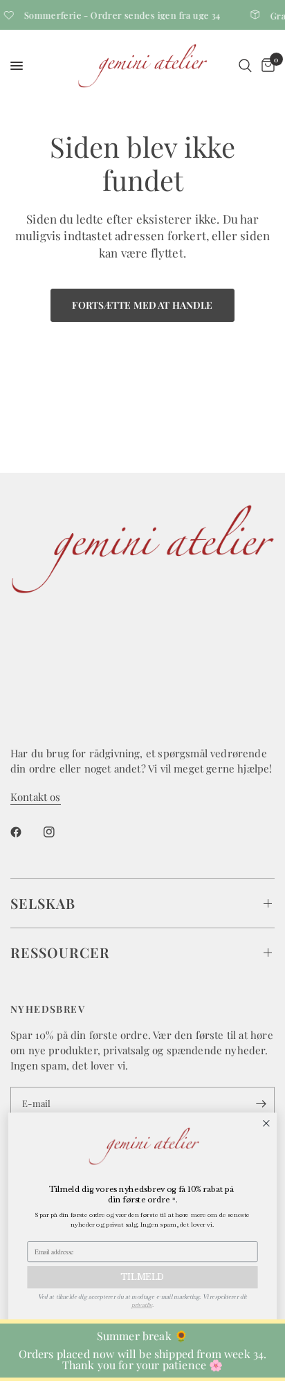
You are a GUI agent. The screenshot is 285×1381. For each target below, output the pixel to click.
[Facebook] (25, 832)
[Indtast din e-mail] (261, 1103)
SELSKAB (42, 903)
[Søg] (245, 66)
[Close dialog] (266, 1123)
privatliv (141, 1305)
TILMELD (142, 1277)
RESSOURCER (60, 952)
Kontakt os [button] (35, 797)
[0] (266, 66)
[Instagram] (59, 832)
